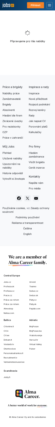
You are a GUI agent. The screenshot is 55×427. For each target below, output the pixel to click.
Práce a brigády (12, 87)
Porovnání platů (38, 126)
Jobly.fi (7, 377)
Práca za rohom (11, 300)
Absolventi (8, 110)
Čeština (27, 228)
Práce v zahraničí (12, 137)
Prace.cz (8, 295)
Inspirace (34, 93)
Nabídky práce (11, 93)
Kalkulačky (35, 132)
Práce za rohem (11, 304)
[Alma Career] (27, 394)
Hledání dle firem (12, 115)
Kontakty (34, 176)
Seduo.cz (33, 291)
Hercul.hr (33, 340)
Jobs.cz (7, 282)
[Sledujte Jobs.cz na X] (27, 198)
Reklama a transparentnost (27, 222)
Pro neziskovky (11, 126)
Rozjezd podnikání (39, 104)
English (27, 233)
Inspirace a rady (39, 87)
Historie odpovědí (12, 173)
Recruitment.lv (10, 357)
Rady (32, 115)
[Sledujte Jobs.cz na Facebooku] (19, 198)
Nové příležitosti (38, 98)
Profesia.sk (9, 286)
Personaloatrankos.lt (13, 353)
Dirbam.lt (8, 340)
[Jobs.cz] (8, 5)
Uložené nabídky (12, 158)
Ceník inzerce (37, 167)
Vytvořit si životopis (13, 178)
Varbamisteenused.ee (14, 362)
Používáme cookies (13, 208)
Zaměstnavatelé (11, 98)
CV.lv (6, 331)
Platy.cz (33, 300)
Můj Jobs (8, 146)
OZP (4, 132)
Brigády (6, 104)
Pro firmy (34, 146)
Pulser (32, 348)
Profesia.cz (9, 291)
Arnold (32, 282)
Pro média (34, 188)
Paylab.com (34, 308)
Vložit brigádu (37, 162)
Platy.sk (32, 304)
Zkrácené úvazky (12, 121)
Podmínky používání (27, 217)
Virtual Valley (35, 344)
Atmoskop (8, 308)
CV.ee (6, 335)
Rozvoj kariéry (37, 110)
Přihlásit (35, 5)
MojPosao (34, 326)
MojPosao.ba (35, 331)
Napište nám (36, 182)
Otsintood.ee (10, 348)
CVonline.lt (9, 326)
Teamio (32, 286)
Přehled (6, 152)
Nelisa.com (9, 313)
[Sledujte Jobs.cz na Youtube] (36, 198)
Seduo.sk (33, 295)
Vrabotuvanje (35, 335)
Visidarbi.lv (9, 344)
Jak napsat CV (37, 121)
